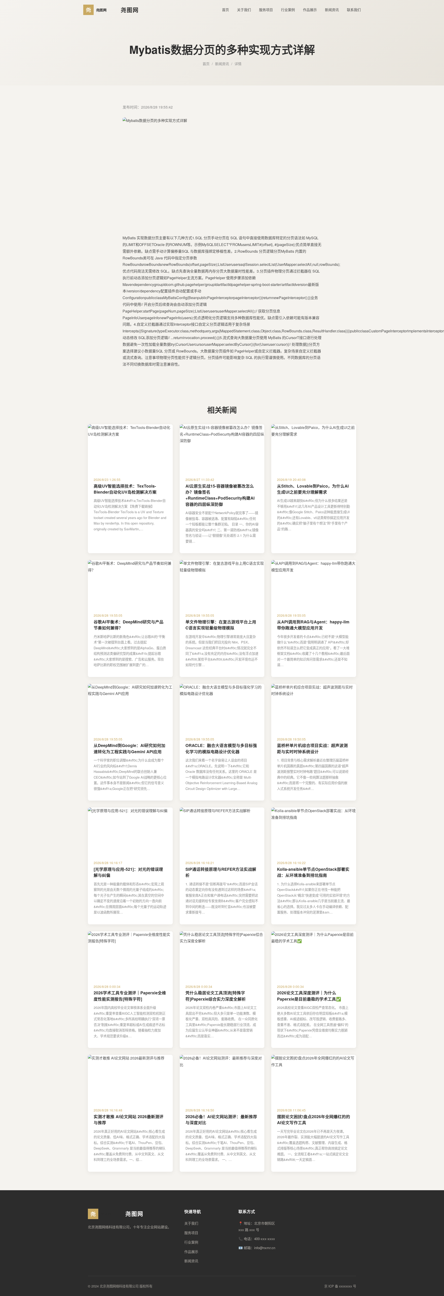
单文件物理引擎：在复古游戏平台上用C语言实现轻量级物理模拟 (220, 625)
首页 (225, 9)
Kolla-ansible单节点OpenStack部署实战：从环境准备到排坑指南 (313, 872)
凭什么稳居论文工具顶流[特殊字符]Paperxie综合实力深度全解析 (215, 996)
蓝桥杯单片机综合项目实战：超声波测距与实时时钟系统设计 (312, 748)
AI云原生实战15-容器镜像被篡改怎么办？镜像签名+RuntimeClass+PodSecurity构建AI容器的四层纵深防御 (220, 495)
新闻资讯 (332, 9)
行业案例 (288, 9)
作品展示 (310, 9)
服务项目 (266, 9)
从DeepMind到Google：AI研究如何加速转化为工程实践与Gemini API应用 (129, 748)
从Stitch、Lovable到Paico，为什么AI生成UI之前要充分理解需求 (313, 489)
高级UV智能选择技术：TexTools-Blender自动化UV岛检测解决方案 (125, 489)
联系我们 (354, 9)
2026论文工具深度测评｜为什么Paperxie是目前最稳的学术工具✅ (309, 996)
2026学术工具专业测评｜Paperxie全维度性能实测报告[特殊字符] (130, 996)
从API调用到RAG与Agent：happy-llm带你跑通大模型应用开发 (313, 625)
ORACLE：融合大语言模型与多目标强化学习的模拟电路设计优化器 (221, 748)
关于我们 (244, 9)
